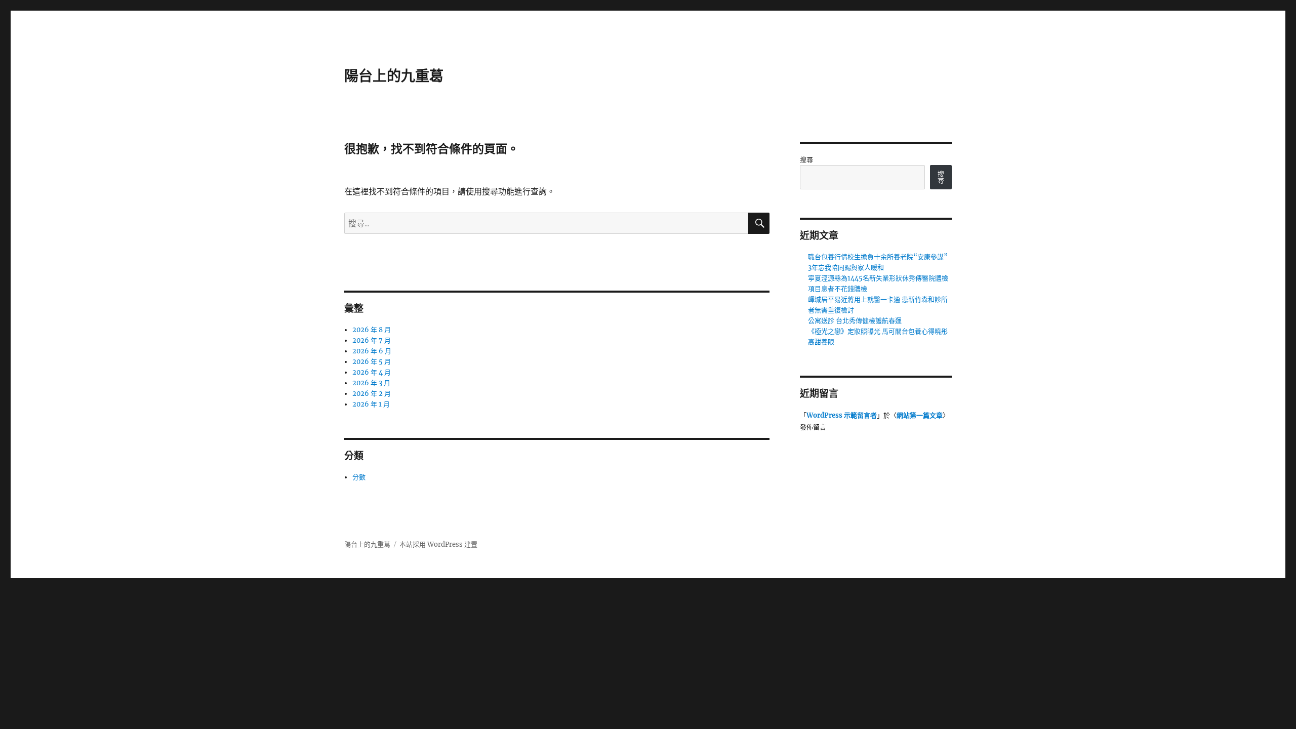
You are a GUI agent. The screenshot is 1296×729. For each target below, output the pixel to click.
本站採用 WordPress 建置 (438, 544)
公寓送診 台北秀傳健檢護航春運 (855, 320)
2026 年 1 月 (371, 404)
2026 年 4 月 (371, 372)
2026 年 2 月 (371, 393)
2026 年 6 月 (371, 351)
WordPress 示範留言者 (841, 415)
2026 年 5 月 (371, 361)
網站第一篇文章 (920, 415)
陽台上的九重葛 (393, 76)
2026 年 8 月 (371, 330)
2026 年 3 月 (371, 383)
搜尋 (806, 159)
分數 (359, 477)
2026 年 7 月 (371, 340)
